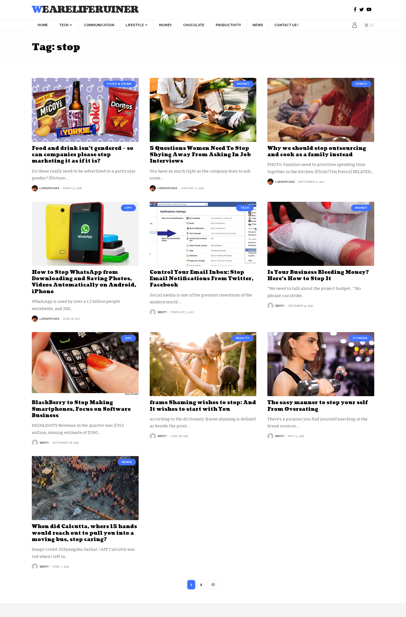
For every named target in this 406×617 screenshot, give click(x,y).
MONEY (243, 83)
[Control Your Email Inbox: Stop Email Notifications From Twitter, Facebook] (203, 234)
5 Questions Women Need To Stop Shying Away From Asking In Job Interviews (200, 155)
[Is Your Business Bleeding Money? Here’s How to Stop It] (320, 234)
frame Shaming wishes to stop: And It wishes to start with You (203, 405)
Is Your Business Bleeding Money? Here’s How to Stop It (318, 275)
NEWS (127, 462)
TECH (244, 207)
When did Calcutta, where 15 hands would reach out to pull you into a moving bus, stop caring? (84, 533)
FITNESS (360, 338)
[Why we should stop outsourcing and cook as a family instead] (320, 110)
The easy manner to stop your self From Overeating (317, 405)
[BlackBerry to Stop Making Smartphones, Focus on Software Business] (85, 364)
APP (128, 207)
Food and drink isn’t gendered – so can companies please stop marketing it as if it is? (82, 155)
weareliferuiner (85, 9)
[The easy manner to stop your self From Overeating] (320, 364)
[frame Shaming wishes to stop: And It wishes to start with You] (203, 364)
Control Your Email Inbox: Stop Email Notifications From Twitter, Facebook (201, 279)
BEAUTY (242, 338)
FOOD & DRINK (119, 83)
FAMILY (361, 83)
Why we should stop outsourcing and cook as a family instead (316, 151)
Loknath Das (49, 188)
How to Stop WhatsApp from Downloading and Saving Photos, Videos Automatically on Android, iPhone (84, 282)
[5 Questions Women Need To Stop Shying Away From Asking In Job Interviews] (203, 110)
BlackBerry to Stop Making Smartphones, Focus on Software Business (81, 409)
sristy (162, 312)
